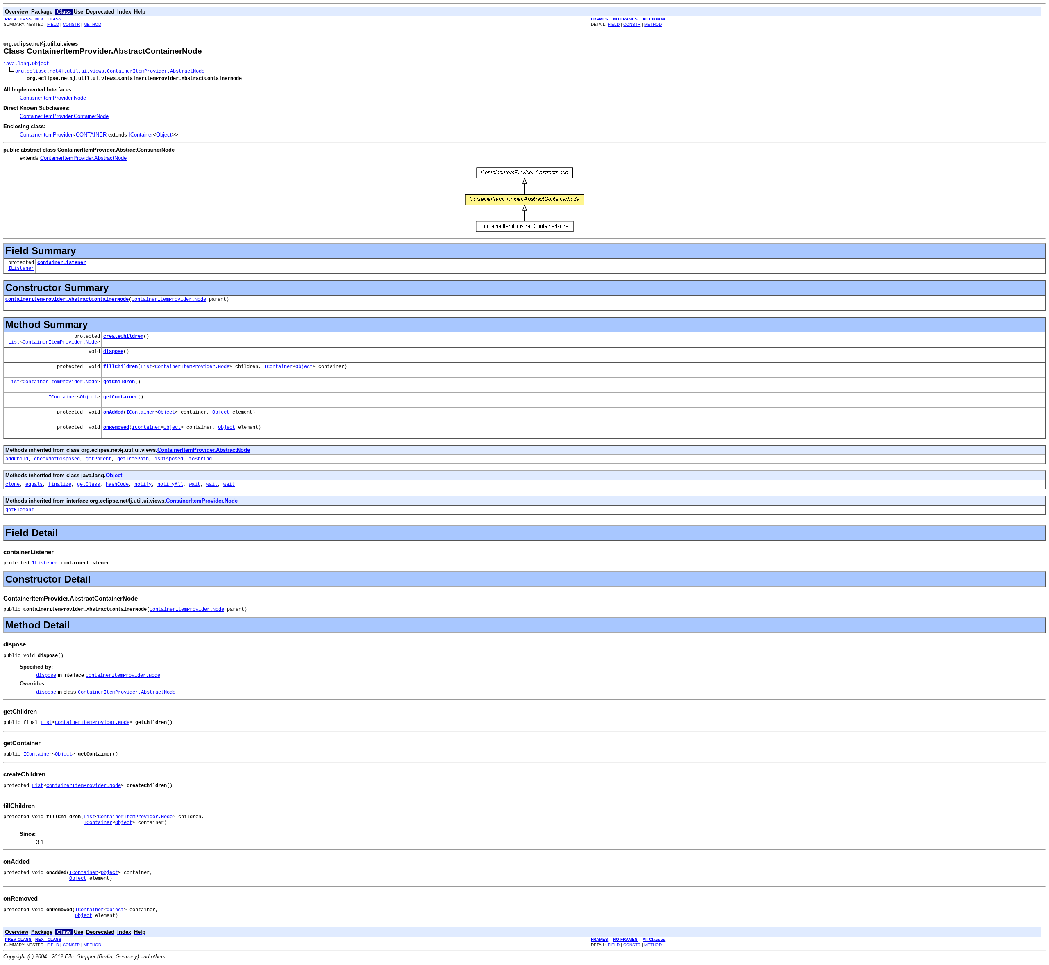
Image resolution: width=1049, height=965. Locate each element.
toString (200, 459)
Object (164, 135)
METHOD (92, 24)
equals (34, 484)
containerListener (61, 263)
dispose (113, 352)
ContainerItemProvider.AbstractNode (83, 158)
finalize (59, 484)
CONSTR (71, 24)
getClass (88, 484)
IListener (21, 268)
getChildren (119, 382)
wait (194, 484)
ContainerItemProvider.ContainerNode (64, 116)
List (14, 342)
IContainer (141, 135)
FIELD (53, 24)
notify (143, 484)
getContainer (120, 397)
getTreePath (133, 459)
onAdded (113, 412)
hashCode (117, 484)
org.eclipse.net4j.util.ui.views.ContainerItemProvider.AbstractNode (109, 71)
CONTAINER (91, 135)
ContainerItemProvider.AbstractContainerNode (67, 300)
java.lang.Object (26, 64)
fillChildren (120, 367)
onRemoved (116, 427)
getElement (19, 510)
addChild (16, 459)
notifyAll (170, 484)
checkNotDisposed (57, 459)
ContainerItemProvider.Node (53, 98)
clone (12, 484)
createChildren (123, 336)
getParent (98, 459)
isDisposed (168, 459)
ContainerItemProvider (46, 135)
